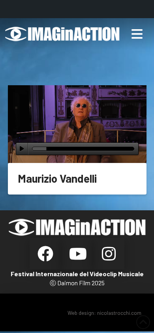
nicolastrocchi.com (119, 312)
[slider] (83, 149)
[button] (137, 34)
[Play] (22, 149)
